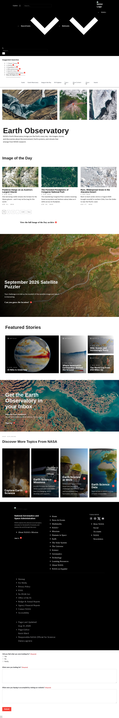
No (5, 659)
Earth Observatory (33, 82)
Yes (5, 656)
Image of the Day (46, 82)
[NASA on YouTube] (102, 518)
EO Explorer (57, 82)
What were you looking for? (15, 667)
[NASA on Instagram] (95, 518)
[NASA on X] (98, 518)
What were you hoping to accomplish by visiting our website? (26, 687)
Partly (6, 661)
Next (29, 212)
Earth (23, 82)
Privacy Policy (38, 417)
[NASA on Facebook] (91, 518)
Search (96, 82)
